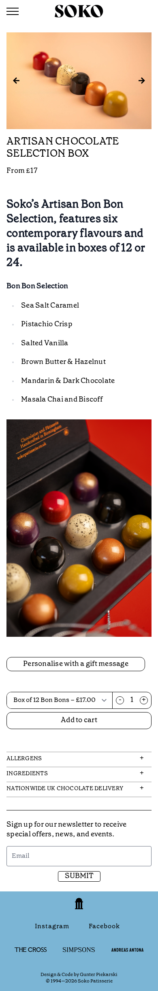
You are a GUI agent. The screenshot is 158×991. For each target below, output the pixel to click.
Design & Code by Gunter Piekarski (79, 974)
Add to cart (79, 720)
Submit (79, 876)
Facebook (104, 926)
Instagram (52, 926)
